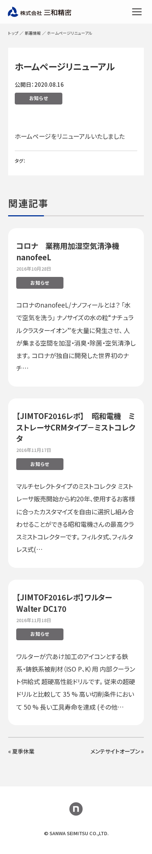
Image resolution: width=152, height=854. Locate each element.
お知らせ (38, 98)
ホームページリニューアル (64, 66)
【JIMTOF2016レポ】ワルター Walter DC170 (64, 602)
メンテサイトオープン (115, 751)
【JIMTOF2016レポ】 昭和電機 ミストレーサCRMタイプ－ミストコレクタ (75, 427)
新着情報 (33, 33)
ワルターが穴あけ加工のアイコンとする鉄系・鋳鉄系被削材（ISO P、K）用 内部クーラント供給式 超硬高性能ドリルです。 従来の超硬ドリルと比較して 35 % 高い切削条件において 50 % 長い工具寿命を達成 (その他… (75, 681)
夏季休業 (23, 751)
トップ (13, 33)
